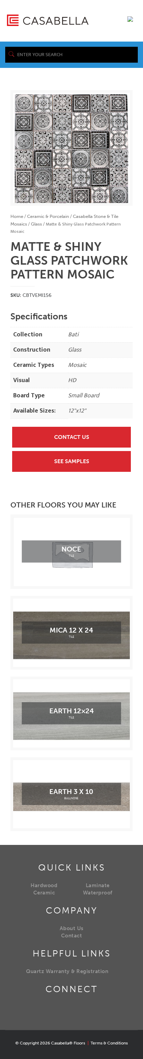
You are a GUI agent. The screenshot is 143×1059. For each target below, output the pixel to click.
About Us (72, 928)
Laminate (98, 885)
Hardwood (44, 885)
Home (16, 216)
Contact (71, 936)
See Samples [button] (71, 461)
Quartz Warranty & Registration (67, 971)
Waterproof (97, 893)
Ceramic (44, 893)
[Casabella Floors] (48, 20)
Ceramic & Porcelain (48, 216)
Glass (36, 224)
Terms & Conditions (109, 1043)
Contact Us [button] (71, 437)
